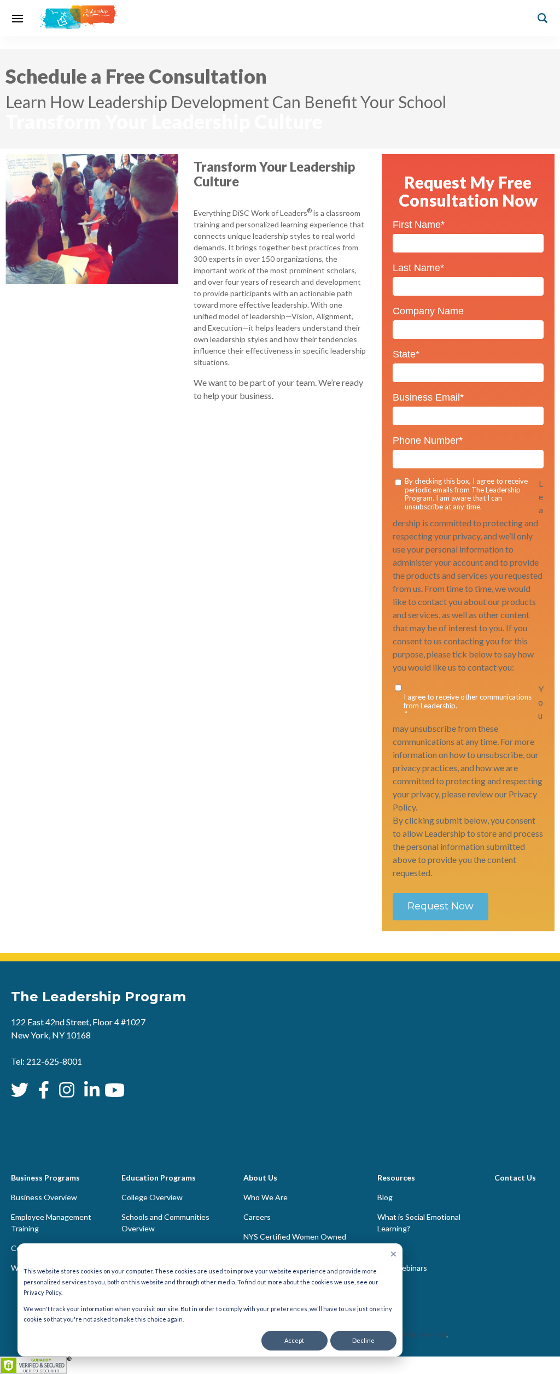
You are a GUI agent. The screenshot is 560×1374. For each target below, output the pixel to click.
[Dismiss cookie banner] (393, 1254)
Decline (363, 1340)
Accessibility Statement (405, 1334)
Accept (294, 1340)
